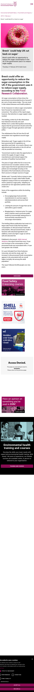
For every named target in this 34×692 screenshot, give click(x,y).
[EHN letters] (13, 405)
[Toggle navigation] (31, 4)
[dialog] (17, 674)
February (7, 16)
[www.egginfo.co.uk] (13, 312)
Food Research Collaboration (14, 92)
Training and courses (17, 466)
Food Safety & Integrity (24, 12)
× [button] (32, 659)
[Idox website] (13, 340)
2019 (2, 16)
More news (17, 276)
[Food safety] (13, 287)
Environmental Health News (9, 12)
